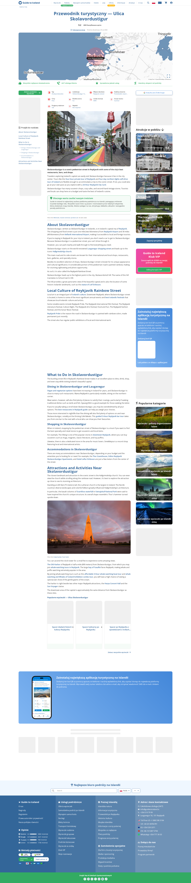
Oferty (111, 3)
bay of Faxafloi (94, 567)
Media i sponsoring (106, 854)
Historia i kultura (105, 818)
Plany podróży (104, 834)
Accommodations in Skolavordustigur (27, 156)
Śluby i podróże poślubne (108, 866)
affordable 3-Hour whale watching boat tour (102, 574)
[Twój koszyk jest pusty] (166, 3)
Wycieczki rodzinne (66, 830)
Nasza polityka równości (29, 822)
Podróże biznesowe (66, 842)
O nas (140, 3)
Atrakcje (132, 3)
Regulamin (23, 814)
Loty (103, 3)
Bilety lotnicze (64, 822)
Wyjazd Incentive (105, 862)
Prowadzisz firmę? (145, 850)
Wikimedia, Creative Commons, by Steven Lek (65, 217)
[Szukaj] (148, 3)
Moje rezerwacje (65, 854)
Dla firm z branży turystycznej (110, 850)
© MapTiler (151, 79)
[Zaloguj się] (171, 3)
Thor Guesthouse (100, 456)
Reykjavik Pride (53, 313)
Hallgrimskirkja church (62, 251)
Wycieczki (57, 3)
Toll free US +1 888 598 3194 (152, 820)
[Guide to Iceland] (29, 2)
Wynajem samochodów (81, 3)
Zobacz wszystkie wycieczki (118, 652)
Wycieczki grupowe (66, 834)
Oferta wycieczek (65, 806)
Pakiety (67, 3)
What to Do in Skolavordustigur (25, 143)
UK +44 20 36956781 (149, 824)
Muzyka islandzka (105, 822)
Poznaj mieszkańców (146, 846)
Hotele (96, 3)
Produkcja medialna (106, 858)
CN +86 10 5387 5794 (149, 831)
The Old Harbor (53, 564)
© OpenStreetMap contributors (163, 79)
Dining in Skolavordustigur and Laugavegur (30, 148)
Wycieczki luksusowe (66, 838)
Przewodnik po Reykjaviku (108, 814)
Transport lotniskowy (67, 826)
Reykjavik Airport (111, 231)
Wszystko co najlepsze (107, 830)
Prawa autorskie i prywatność (31, 818)
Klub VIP (61, 850)
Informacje (121, 3)
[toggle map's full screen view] (168, 76)
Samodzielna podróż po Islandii (71, 810)
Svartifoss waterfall (85, 491)
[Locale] (153, 3)
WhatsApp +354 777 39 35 (151, 834)
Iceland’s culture (79, 294)
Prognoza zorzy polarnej (108, 838)
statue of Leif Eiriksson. (91, 284)
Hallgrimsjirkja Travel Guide (61, 557)
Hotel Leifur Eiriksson (86, 459)
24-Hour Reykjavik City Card (94, 185)
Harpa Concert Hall (112, 583)
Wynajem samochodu (67, 814)
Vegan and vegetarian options (59, 390)
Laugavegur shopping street (99, 248)
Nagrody (22, 810)
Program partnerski (146, 854)
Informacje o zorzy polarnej (109, 826)
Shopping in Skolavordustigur (30, 153)
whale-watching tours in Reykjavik (65, 567)
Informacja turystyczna (107, 810)
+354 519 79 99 (146, 812)
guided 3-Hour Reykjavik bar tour (110, 416)
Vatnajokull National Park (106, 491)
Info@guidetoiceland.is (149, 809)
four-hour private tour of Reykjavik (80, 179)
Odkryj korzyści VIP (154, 269)
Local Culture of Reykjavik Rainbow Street (28, 137)
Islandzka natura (105, 806)
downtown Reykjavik (101, 435)
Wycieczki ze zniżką (66, 846)
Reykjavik (123, 229)
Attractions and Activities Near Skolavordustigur (30, 162)
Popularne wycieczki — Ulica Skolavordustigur (67, 597)
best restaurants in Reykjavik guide (73, 409)
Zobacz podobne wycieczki (30, 93)
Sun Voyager (52, 586)
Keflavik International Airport (77, 234)
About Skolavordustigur (28, 132)
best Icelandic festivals (114, 297)
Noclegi (61, 818)
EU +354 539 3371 (148, 827)
